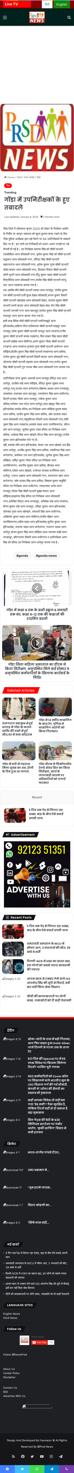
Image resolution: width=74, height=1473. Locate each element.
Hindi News (10, 1317)
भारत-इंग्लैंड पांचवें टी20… (44, 1152)
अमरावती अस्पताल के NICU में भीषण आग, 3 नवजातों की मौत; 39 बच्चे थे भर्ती (48, 948)
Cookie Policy (11, 1373)
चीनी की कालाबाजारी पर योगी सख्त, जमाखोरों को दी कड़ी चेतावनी (49, 998)
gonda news (47, 556)
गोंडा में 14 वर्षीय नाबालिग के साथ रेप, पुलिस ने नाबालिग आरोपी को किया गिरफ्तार (55, 725)
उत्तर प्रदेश (29, 177)
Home (11, 177)
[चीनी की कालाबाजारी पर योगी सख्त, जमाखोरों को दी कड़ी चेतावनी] (13, 1001)
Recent (37, 797)
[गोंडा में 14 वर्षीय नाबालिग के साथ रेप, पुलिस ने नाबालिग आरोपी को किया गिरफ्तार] (55, 707)
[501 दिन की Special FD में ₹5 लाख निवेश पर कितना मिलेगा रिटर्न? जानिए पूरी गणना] (14, 1064)
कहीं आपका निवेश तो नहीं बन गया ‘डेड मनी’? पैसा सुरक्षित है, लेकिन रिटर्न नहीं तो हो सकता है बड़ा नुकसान (47, 1106)
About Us (9, 1368)
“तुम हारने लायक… (40, 1187)
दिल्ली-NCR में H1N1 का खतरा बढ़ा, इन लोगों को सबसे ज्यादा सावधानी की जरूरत (49, 965)
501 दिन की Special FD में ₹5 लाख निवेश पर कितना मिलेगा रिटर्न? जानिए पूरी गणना (47, 1063)
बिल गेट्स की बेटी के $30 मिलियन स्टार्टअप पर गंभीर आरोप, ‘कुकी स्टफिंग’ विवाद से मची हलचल (47, 1126)
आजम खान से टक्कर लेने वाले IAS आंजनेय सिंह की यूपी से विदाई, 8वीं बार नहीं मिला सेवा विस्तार (48, 983)
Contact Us (10, 1387)
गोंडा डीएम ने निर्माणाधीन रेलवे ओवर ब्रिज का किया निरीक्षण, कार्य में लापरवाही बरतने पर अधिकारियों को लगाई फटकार (55, 773)
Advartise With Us (14, 1395)
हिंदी (47, 4)
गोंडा (39, 177)
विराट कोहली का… (39, 1205)
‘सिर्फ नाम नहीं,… (38, 1223)
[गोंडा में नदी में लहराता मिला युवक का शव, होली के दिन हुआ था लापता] (19, 750)
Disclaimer (9, 1377)
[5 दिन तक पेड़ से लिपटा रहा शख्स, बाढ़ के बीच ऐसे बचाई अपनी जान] (15, 815)
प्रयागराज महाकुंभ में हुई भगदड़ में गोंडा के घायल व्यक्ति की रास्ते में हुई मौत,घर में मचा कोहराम (17, 729)
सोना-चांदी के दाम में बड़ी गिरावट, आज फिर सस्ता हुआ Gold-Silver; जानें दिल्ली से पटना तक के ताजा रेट (49, 1045)
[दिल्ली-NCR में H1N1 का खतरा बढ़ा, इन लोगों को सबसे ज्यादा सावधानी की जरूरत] (13, 966)
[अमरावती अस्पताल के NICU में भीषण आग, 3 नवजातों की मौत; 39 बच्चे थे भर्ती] (13, 949)
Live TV (11, 4)
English (61, 4)
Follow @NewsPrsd (15, 1354)
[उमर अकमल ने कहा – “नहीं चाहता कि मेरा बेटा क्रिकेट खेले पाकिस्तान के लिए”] (14, 1175)
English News (11, 1313)
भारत (19, 177)
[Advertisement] (37, 65)
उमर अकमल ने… (38, 1170)
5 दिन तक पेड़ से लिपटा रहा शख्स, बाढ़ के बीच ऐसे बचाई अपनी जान (46, 814)
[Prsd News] (37, 17)
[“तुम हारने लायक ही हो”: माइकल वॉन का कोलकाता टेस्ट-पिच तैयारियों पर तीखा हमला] (14, 1193)
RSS (5, 1391)
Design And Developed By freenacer (29, 1440)
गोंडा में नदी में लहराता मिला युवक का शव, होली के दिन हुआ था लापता (18, 767)
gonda (23, 556)
